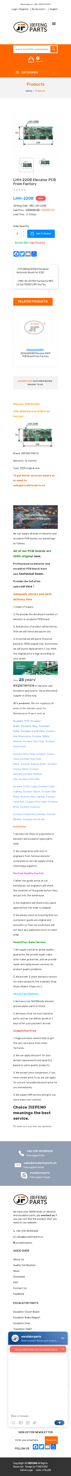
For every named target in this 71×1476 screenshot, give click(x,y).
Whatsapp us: (35, 4)
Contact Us (20, 1288)
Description (25, 381)
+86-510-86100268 (40, 1151)
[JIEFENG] (30, 27)
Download (19, 1276)
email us (21, 1126)
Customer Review (42, 381)
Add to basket (44, 233)
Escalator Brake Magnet (26, 1317)
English (54, 9)
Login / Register (20, 9)
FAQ (15, 1282)
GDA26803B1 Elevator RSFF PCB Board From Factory (35, 355)
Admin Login (26, 1470)
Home (29, 91)
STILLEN (46, 1470)
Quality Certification (24, 1265)
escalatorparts (40, 1172)
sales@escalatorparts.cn (40, 1162)
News (16, 1270)
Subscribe (51, 1440)
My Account (38, 9)
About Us (18, 1259)
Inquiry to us (35, 384)
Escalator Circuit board (26, 1311)
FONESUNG (42, 1466)
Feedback (18, 1293)
